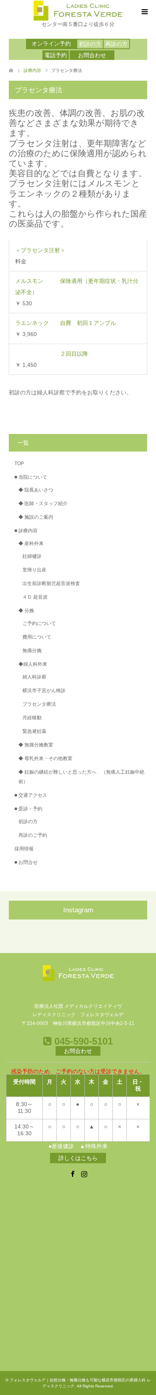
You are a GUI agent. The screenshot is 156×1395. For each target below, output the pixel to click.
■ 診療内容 (26, 530)
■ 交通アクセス (30, 795)
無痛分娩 (32, 650)
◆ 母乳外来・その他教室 (45, 758)
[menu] (144, 12)
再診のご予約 (32, 835)
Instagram (84, 1173)
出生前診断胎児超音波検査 (51, 583)
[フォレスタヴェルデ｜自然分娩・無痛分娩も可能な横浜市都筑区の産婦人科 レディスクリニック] (78, 11)
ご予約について (39, 623)
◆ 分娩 (26, 610)
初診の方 (90, 44)
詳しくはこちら (78, 1158)
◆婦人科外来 (32, 664)
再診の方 (116, 44)
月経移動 (32, 717)
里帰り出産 (34, 570)
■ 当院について (30, 477)
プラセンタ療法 (39, 704)
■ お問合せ (26, 862)
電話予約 (55, 55)
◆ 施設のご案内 (35, 517)
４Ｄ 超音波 (35, 597)
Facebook (72, 1173)
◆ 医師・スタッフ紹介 (43, 503)
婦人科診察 (34, 677)
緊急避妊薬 (34, 731)
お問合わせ (92, 55)
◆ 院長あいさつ (35, 490)
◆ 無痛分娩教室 (35, 745)
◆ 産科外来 (31, 543)
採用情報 (24, 849)
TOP (19, 463)
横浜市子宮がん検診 (44, 690)
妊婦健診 (32, 556)
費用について (36, 637)
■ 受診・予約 (28, 809)
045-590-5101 (82, 1041)
